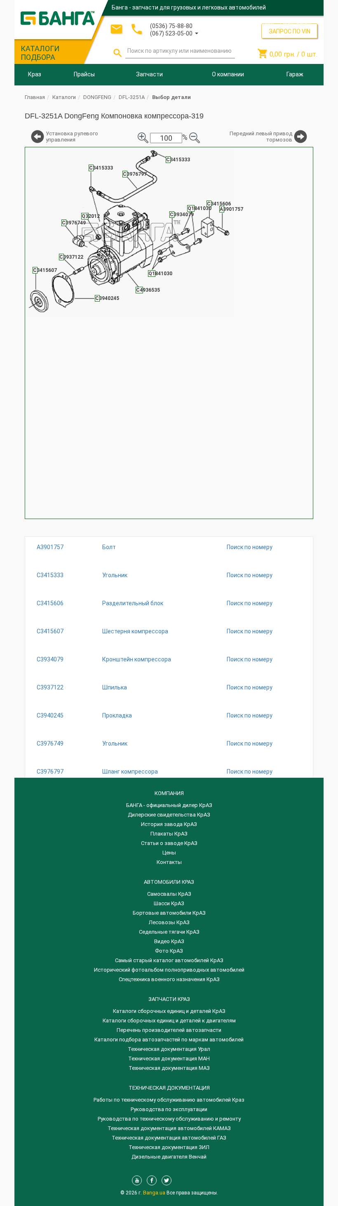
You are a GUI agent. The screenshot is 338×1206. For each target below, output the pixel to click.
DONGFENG (97, 97)
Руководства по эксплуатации (169, 1109)
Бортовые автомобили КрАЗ (169, 913)
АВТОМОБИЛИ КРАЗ (169, 882)
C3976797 (50, 771)
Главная (35, 97)
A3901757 (50, 547)
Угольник (114, 575)
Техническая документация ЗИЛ (169, 1147)
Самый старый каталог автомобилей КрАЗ (169, 960)
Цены (169, 853)
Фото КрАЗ (169, 951)
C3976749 (50, 743)
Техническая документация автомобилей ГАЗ (169, 1138)
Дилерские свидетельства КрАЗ (169, 815)
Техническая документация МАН (169, 1058)
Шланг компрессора (130, 771)
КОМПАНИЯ (169, 793)
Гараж (294, 74)
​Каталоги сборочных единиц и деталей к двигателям (169, 1020)
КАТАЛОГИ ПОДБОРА (40, 52)
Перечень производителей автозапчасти (169, 1030)
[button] (174, 32)
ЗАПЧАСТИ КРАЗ (169, 999)
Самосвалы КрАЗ (169, 894)
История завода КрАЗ (169, 824)
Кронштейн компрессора (136, 659)
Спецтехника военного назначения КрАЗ (169, 979)
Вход (267, 22)
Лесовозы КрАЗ (169, 922)
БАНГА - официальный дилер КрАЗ (169, 805)
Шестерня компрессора (135, 631)
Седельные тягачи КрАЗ (169, 932)
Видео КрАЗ (169, 941)
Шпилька (114, 687)
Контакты (169, 862)
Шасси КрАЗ (169, 903)
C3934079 (50, 659)
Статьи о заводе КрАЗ (169, 843)
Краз (34, 74)
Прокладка (117, 715)
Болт (109, 547)
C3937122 (50, 687)
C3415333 (50, 575)
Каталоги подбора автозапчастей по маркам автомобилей (169, 1039)
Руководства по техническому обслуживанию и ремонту (169, 1119)
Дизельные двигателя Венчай (169, 1157)
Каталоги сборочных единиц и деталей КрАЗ (169, 1011)
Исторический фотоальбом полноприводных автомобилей (169, 970)
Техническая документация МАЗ (169, 1068)
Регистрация (295, 22)
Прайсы (84, 74)
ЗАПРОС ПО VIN (289, 31)
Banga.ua (155, 1192)
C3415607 (50, 631)
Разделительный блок (132, 603)
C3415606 (50, 603)
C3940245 (50, 715)
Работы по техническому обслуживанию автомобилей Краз (169, 1100)
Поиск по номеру (249, 547)
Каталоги (64, 97)
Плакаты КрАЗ (169, 834)
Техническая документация (169, 1088)
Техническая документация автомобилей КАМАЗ (169, 1128)
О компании (228, 74)
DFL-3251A (132, 97)
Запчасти (149, 74)
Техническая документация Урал (169, 1049)
